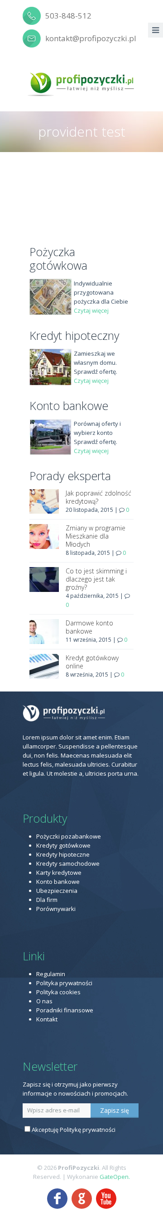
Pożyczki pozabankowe (68, 836)
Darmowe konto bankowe (89, 627)
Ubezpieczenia (56, 891)
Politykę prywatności (87, 1129)
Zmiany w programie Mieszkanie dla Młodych (95, 536)
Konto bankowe (58, 881)
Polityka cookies (58, 992)
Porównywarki (56, 909)
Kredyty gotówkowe (63, 845)
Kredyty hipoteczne (63, 854)
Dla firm (47, 900)
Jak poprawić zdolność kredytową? (98, 497)
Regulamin (50, 974)
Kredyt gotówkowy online (92, 661)
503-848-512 (68, 15)
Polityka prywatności (64, 983)
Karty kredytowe (59, 872)
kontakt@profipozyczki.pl (90, 38)
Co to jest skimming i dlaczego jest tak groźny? (96, 579)
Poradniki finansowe (64, 1010)
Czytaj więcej (91, 310)
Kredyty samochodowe (68, 863)
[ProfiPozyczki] (81, 82)
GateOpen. (115, 1177)
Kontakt (47, 1019)
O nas (44, 1001)
